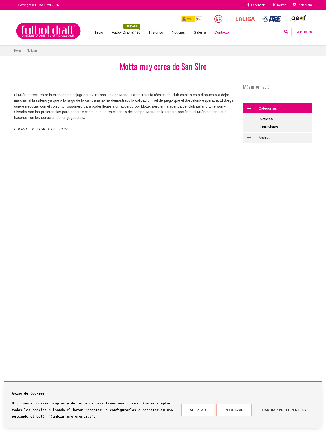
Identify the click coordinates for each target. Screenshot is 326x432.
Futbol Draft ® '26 (126, 30)
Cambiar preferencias (284, 410)
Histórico (156, 32)
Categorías (268, 108)
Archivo (264, 138)
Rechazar (234, 410)
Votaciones (304, 32)
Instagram (304, 5)
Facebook (257, 5)
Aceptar (197, 410)
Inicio (99, 32)
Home (17, 50)
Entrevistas (269, 127)
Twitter (281, 5)
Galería (200, 32)
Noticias (178, 32)
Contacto (221, 32)
